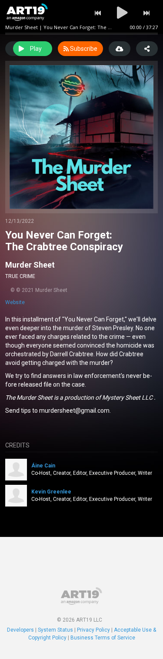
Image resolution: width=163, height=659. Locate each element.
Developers (20, 630)
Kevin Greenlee (51, 492)
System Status (55, 630)
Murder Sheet (30, 264)
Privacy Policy (93, 630)
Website (15, 302)
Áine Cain (43, 466)
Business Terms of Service (102, 638)
